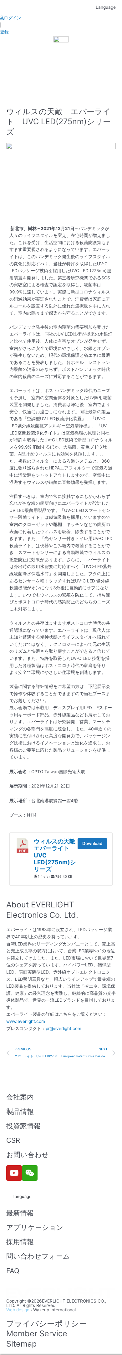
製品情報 (20, 1111)
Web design (17, 1309)
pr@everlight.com (63, 1028)
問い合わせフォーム (38, 1256)
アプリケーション (35, 1227)
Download (92, 843)
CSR (13, 1140)
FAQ (12, 1271)
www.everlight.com (25, 1021)
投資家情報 (23, 1126)
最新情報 (20, 1213)
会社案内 (20, 1097)
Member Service (36, 1333)
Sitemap (21, 1343)
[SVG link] (61, 1293)
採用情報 (20, 1242)
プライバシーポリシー (46, 1323)
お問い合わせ (27, 1155)
